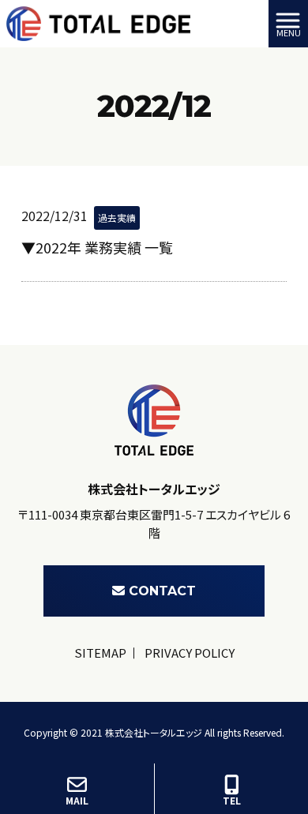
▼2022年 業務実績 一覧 (97, 247)
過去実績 (117, 217)
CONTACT (162, 590)
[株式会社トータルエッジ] (98, 21)
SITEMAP (100, 652)
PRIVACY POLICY (190, 652)
